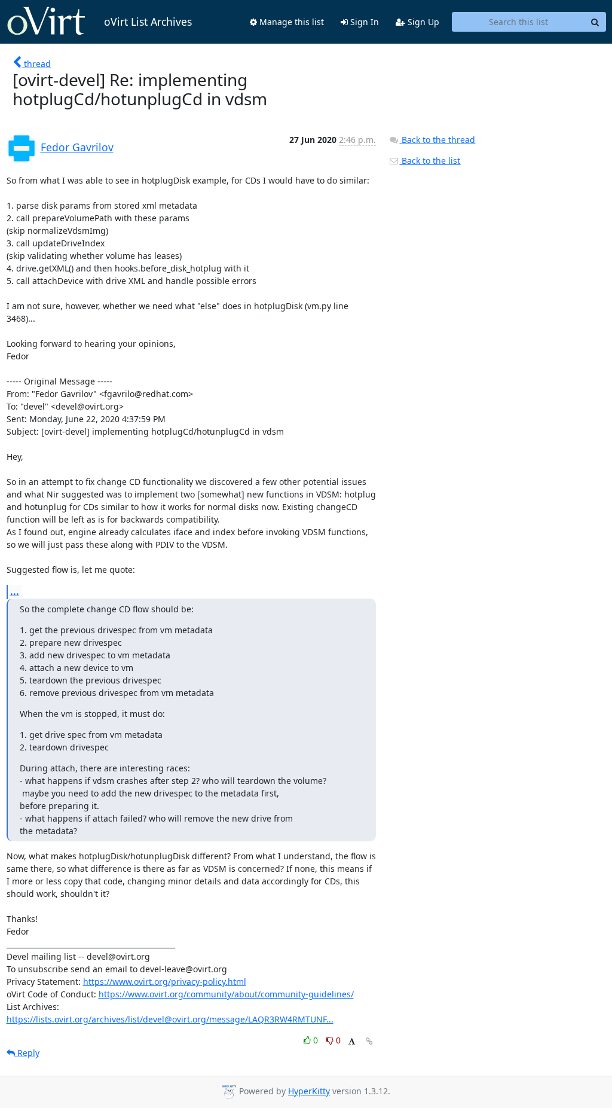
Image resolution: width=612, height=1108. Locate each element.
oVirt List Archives (148, 21)
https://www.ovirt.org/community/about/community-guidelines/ (226, 994)
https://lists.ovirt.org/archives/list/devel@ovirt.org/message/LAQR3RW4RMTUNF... (170, 1019)
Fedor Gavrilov (77, 147)
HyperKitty (309, 1091)
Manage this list (290, 22)
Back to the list (429, 160)
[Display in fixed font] (352, 1042)
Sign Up (422, 22)
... (14, 591)
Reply (27, 1052)
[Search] (595, 22)
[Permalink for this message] (369, 1041)
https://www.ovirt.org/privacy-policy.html (164, 981)
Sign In (363, 22)
